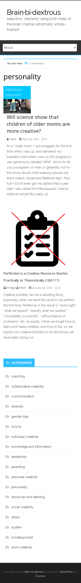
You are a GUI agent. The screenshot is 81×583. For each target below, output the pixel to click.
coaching (18, 376)
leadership (19, 457)
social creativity (22, 507)
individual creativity (14, 92)
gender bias (20, 416)
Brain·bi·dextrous (34, 12)
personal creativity (24, 477)
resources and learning (28, 497)
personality (19, 487)
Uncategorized (22, 537)
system (16, 527)
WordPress (66, 571)
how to (16, 426)
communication (22, 396)
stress (15, 517)
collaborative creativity (27, 386)
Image (11, 287)
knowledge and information (31, 446)
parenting (18, 467)
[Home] (26, 63)
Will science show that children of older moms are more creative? (38, 123)
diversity (17, 406)
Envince (40, 576)
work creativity (21, 547)
